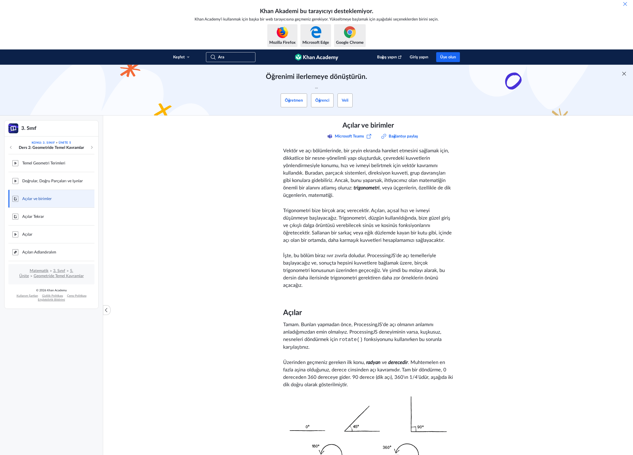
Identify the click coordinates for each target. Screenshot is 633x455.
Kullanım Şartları (27, 295)
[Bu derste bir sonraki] (92, 147)
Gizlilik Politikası (52, 295)
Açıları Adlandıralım (39, 252)
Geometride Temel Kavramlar (59, 276)
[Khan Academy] (316, 57)
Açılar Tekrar (33, 217)
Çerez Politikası (77, 295)
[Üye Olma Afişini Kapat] (624, 74)
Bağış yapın (387, 57)
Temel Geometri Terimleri (43, 163)
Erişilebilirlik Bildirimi (51, 299)
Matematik (39, 271)
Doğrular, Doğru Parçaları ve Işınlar (52, 181)
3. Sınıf (59, 271)
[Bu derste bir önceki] (11, 147)
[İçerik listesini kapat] (107, 310)
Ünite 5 (65, 142)
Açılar (27, 234)
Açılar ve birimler (37, 199)
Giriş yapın (419, 57)
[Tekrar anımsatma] (625, 4)
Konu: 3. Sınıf (43, 142)
